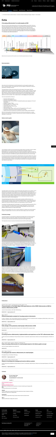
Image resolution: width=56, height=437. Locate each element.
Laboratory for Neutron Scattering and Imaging (43, 6)
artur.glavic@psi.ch (12, 377)
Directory (37, 425)
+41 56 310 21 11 (39, 423)
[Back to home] (10, 5)
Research (33, 14)
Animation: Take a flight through (9, 31)
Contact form (38, 424)
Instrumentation (38, 14)
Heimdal (3, 390)
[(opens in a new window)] (11, 311)
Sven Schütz (32, 30)
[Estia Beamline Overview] (18, 231)
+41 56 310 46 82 (20, 377)
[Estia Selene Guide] (16, 256)
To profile (10, 380)
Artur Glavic (22, 30)
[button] (53, 146)
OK (51, 433)
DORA (3, 321)
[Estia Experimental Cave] (13, 284)
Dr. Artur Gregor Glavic (13, 375)
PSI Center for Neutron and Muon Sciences (9, 14)
